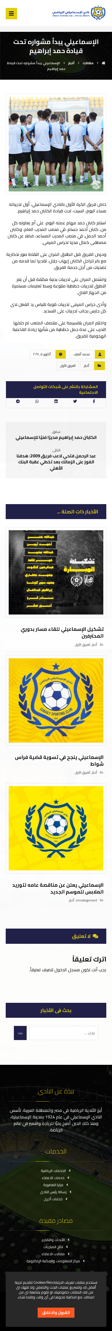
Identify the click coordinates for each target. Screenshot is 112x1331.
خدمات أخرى (53, 1199)
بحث (20, 1033)
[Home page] (103, 63)
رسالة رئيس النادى (53, 1192)
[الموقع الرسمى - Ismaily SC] (78, 12)
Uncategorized (86, 900)
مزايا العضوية (53, 1184)
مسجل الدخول (67, 970)
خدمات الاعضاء (53, 1177)
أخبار (86, 365)
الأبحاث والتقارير (53, 1239)
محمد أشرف (81, 354)
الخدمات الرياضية (53, 1170)
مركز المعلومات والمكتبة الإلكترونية (53, 1261)
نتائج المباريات (53, 1246)
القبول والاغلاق (56, 1312)
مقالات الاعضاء (53, 1254)
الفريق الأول (68, 365)
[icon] (100, 354)
